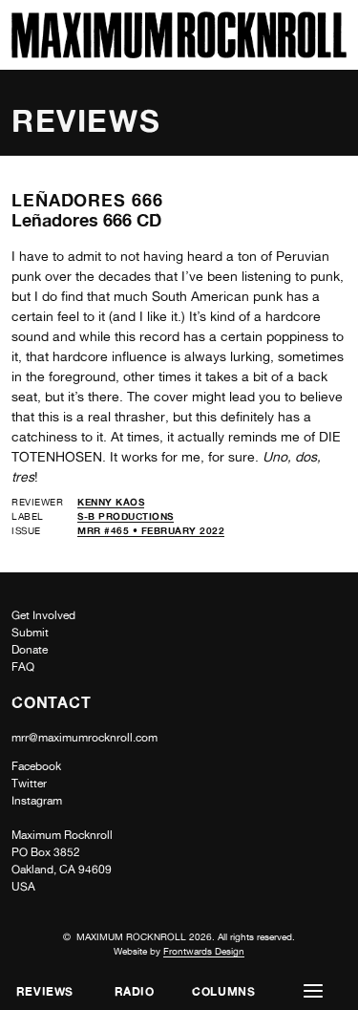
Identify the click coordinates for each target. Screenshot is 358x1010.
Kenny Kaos (110, 501)
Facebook (36, 766)
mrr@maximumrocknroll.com (84, 737)
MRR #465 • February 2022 (150, 530)
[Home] (179, 53)
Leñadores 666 (87, 199)
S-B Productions (125, 516)
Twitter (29, 783)
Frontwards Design (203, 950)
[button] (313, 991)
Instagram (36, 800)
